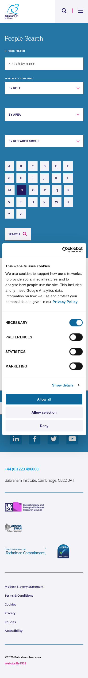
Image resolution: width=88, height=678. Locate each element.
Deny (44, 426)
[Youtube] (72, 442)
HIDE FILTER (16, 51)
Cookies (10, 604)
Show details (62, 385)
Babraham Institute (24, 11)
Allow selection (44, 412)
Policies (10, 622)
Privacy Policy (65, 301)
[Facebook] (35, 442)
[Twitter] (53, 442)
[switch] (76, 337)
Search (14, 234)
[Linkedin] (16, 442)
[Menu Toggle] (81, 11)
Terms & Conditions (19, 595)
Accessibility (14, 631)
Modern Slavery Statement (24, 586)
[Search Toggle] (64, 11)
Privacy (10, 613)
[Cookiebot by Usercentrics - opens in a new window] (63, 249)
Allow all (44, 399)
